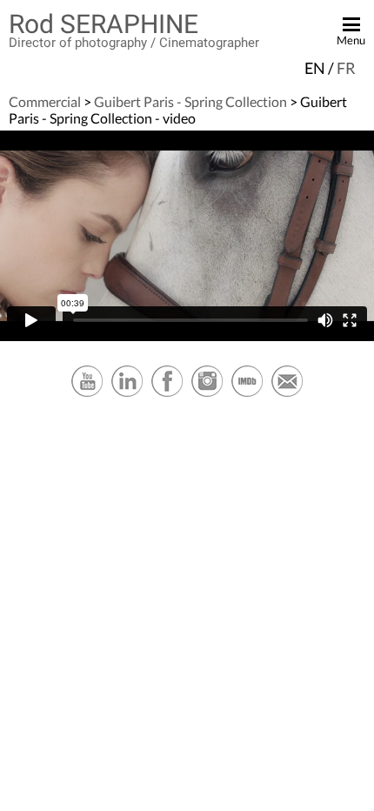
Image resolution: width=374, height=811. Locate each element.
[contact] (287, 394)
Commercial (45, 101)
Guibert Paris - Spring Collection (190, 101)
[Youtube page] (87, 394)
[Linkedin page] (127, 394)
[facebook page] (167, 394)
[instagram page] (207, 394)
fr (346, 67)
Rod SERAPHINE (103, 24)
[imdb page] (247, 394)
